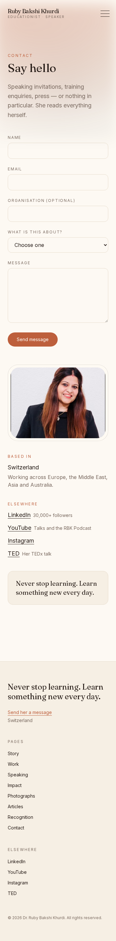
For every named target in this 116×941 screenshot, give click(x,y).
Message (19, 262)
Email (15, 169)
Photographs (21, 796)
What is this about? (35, 232)
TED (14, 553)
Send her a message (30, 712)
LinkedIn (19, 514)
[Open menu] (105, 13)
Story (13, 753)
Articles (15, 806)
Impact (15, 785)
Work (13, 764)
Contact (16, 827)
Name (14, 137)
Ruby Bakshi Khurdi (36, 13)
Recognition (20, 817)
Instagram (21, 540)
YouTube (19, 527)
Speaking (18, 774)
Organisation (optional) (41, 200)
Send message (33, 339)
